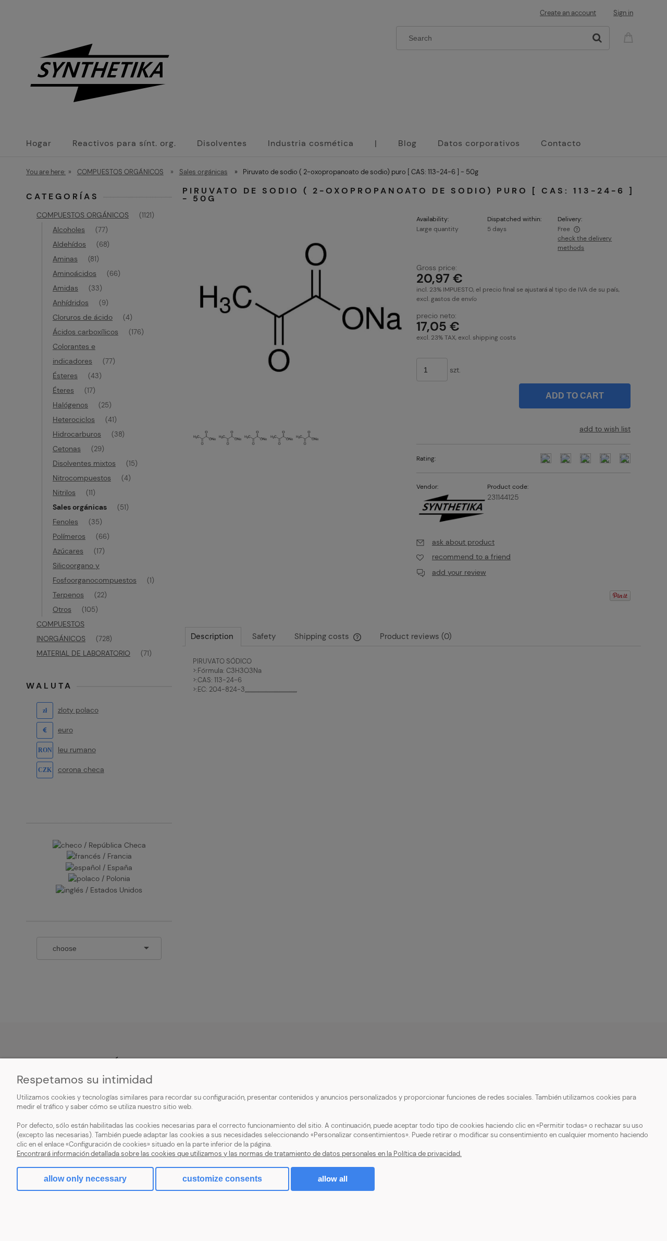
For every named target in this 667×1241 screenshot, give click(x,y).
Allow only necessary (85, 1178)
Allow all (333, 1178)
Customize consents (222, 1178)
